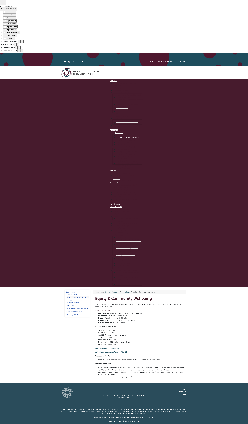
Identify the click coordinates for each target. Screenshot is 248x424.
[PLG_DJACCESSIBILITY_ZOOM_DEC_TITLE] (19, 41)
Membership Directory (165, 61)
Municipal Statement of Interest (112, 352)
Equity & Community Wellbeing (77, 297)
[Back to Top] (244, 420)
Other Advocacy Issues (74, 312)
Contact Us (182, 392)
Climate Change (72, 294)
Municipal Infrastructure (74, 300)
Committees (70, 292)
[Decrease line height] (16, 47)
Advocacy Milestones (73, 315)
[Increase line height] (19, 47)
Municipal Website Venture (129, 421)
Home (152, 61)
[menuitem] (113, 81)
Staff (184, 389)
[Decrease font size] (15, 44)
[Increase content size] (22, 41)
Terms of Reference (108, 348)
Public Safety (71, 305)
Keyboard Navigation (8, 9)
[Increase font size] (18, 44)
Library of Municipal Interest (76, 309)
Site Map (183, 394)
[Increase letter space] (21, 50)
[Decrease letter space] (18, 50)
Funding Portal (180, 61)
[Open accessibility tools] (3, 2)
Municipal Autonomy (73, 302)
